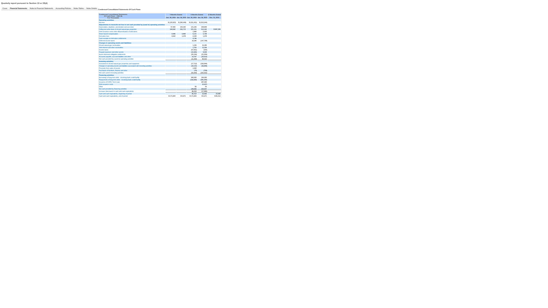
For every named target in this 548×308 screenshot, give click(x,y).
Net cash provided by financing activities (113, 89)
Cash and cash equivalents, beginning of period (115, 94)
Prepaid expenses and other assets (111, 52)
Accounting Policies (63, 8)
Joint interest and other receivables (111, 47)
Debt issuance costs (106, 84)
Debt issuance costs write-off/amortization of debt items (118, 31)
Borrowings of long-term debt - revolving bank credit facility (119, 77)
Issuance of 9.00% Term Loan (109, 82)
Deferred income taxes (107, 40)
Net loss (102, 22)
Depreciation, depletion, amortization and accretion (116, 27)
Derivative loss (104, 36)
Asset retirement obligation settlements (112, 54)
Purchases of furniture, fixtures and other (113, 70)
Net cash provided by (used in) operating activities (116, 59)
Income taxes (103, 50)
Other (101, 86)
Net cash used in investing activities (111, 73)
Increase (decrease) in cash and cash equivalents (116, 91)
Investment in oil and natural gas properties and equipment (119, 63)
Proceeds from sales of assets (109, 68)
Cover (5, 8)
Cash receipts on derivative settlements (112, 38)
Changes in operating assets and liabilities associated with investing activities (125, 66)
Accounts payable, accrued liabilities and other (115, 56)
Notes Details (91, 8)
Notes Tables (79, 8)
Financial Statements (18, 8)
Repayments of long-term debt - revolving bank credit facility (119, 80)
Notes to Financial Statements (41, 8)
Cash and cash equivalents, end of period (113, 96)
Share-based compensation (108, 34)
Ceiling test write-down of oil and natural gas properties (118, 29)
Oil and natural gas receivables (109, 45)
